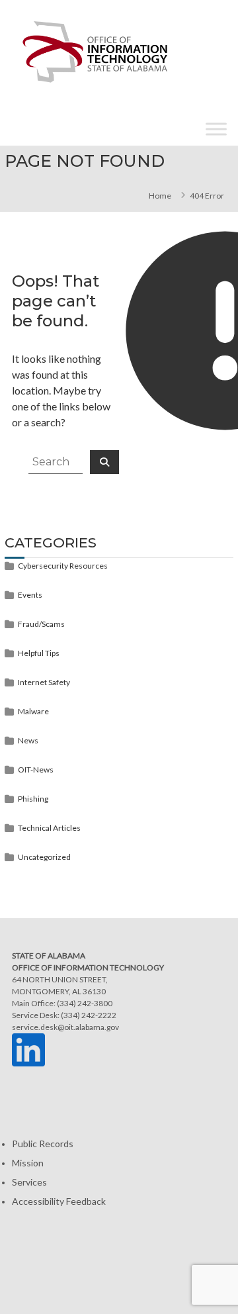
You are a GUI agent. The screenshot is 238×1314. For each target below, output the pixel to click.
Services (29, 1182)
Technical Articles (49, 828)
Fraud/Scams (41, 624)
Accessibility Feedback (59, 1201)
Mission (28, 1162)
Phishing (33, 799)
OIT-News (36, 769)
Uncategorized (44, 857)
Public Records (42, 1143)
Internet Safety (44, 682)
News (28, 740)
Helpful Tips (39, 653)
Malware (33, 711)
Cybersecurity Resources (63, 566)
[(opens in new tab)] (28, 1049)
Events (30, 595)
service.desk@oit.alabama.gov (65, 1027)
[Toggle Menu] (216, 129)
